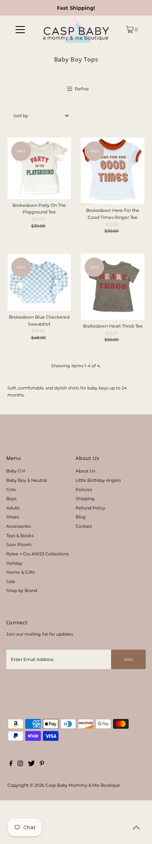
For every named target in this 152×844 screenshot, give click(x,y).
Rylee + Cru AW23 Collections (37, 554)
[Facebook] (10, 764)
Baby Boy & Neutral (26, 480)
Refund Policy (90, 508)
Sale (10, 581)
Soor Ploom (19, 544)
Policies (84, 489)
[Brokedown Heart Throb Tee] (112, 287)
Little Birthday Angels (98, 480)
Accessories (18, 526)
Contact (84, 526)
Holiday (14, 563)
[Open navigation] (20, 29)
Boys (11, 498)
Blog (81, 517)
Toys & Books (20, 535)
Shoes (12, 517)
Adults (12, 508)
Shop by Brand (21, 590)
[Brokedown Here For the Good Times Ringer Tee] (112, 170)
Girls (11, 489)
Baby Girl (15, 471)
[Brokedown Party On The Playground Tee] (39, 168)
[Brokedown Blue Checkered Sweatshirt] (39, 282)
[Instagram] (20, 764)
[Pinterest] (42, 764)
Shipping (85, 498)
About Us (85, 471)
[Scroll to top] (136, 828)
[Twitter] (31, 764)
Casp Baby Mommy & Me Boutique (83, 785)
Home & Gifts (20, 572)
